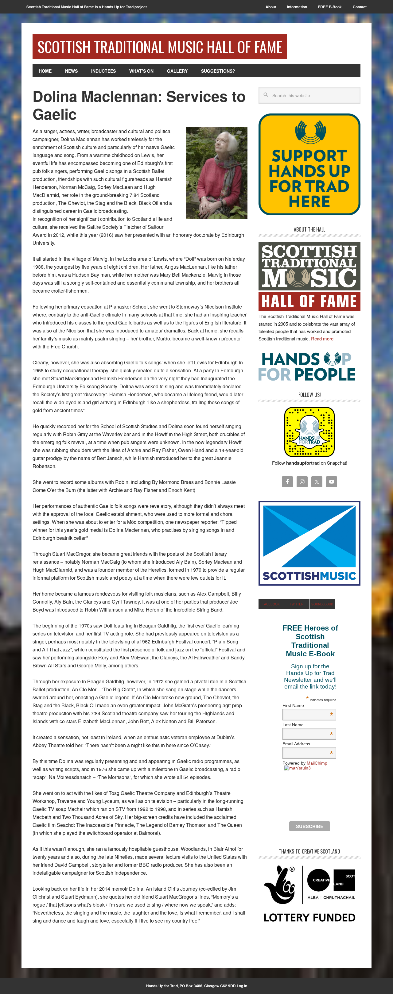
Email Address (307, 743)
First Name (307, 705)
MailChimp (317, 763)
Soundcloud (322, 604)
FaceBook (271, 604)
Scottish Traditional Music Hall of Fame (159, 46)
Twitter (296, 604)
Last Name (307, 724)
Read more (322, 338)
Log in (242, 985)
